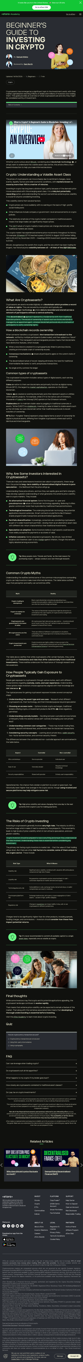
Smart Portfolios (56, 1210)
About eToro (39, 1227)
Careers (37, 1233)
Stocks (37, 1200)
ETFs (36, 1207)
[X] (8, 1226)
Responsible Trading (73, 1214)
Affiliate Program (72, 1230)
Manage (60, 1356)
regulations (40, 904)
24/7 (15, 226)
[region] (41, 1356)
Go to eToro (70, 14)
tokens (20, 399)
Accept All (74, 1356)
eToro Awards (39, 1237)
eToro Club (70, 1233)
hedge (41, 540)
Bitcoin (33, 162)
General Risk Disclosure (10, 1325)
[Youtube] (17, 1226)
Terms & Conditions (57, 1236)
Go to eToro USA (41, 7)
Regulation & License (54, 1228)
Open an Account (72, 1207)
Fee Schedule (55, 1213)
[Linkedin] (21, 1226)
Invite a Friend (71, 1227)
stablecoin (32, 406)
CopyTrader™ (55, 1200)
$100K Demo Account (55, 1205)
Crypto (10, 82)
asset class (23, 939)
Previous (1, 1165)
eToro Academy (20, 1017)
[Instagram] (13, 1226)
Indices (37, 1214)
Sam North (28, 64)
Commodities (40, 1211)
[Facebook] (4, 1226)
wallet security (68, 733)
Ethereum (21, 235)
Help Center (70, 1200)
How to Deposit (72, 1204)
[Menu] (80, 14)
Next (82, 1165)
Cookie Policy (55, 1239)
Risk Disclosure (71, 1211)
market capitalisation (38, 387)
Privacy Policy (55, 1232)
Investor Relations (41, 1230)
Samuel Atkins (22, 57)
